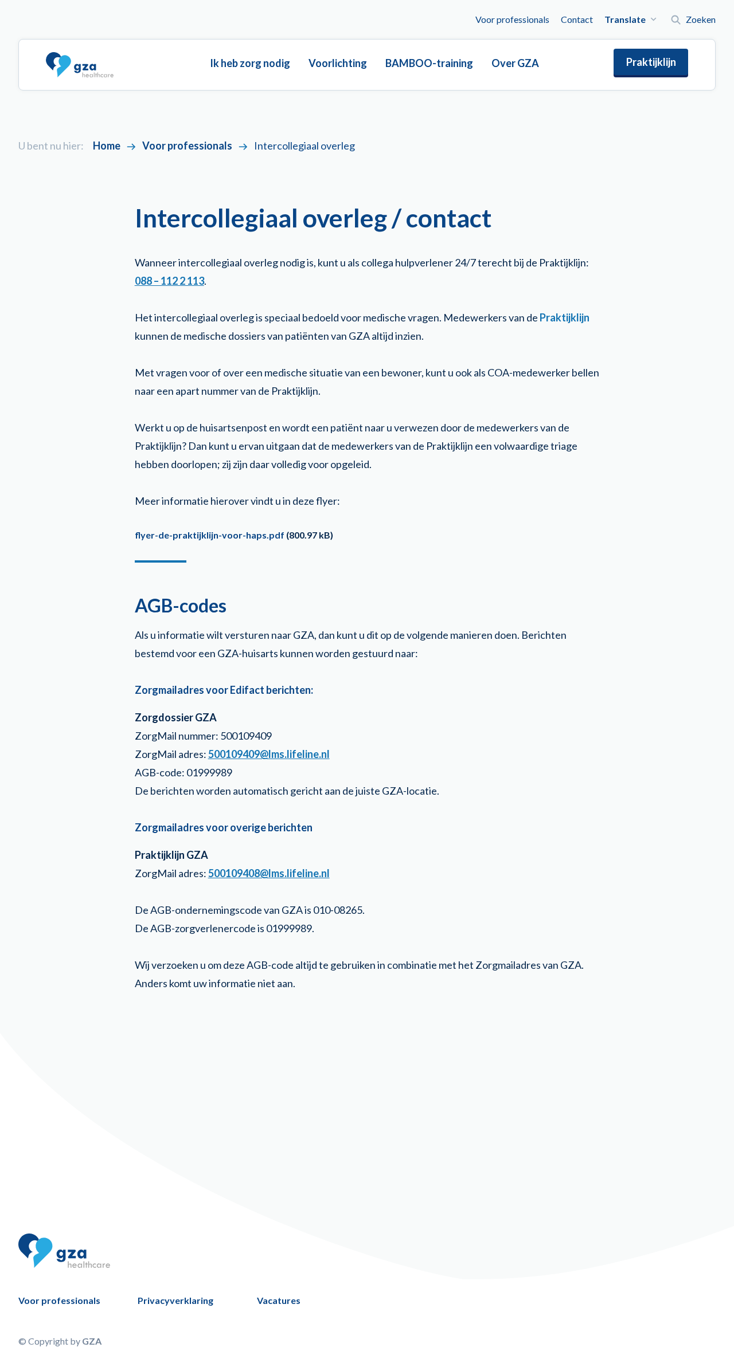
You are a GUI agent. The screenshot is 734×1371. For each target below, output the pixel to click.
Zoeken (701, 19)
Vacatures (278, 1300)
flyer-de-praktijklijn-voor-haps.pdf (209, 534)
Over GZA (515, 63)
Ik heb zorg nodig (250, 63)
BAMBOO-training (429, 63)
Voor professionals (512, 19)
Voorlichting (338, 63)
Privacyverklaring (175, 1300)
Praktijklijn (651, 62)
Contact (577, 19)
